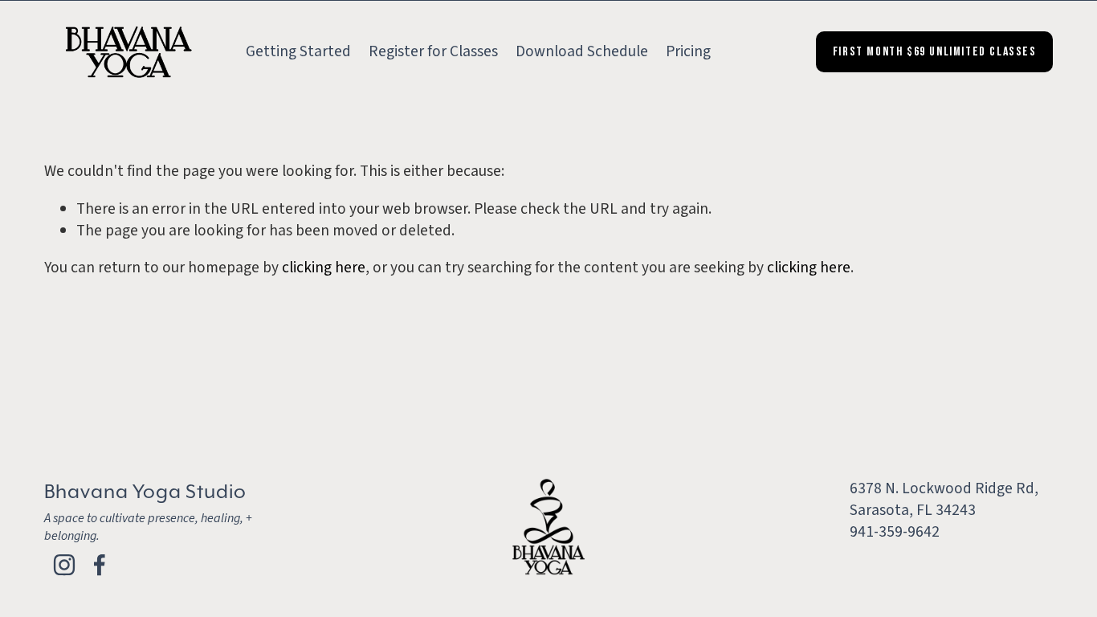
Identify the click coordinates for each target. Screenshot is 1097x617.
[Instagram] (64, 565)
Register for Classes (433, 51)
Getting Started (298, 51)
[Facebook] (99, 565)
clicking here (323, 267)
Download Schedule (582, 51)
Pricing (688, 51)
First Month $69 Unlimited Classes (935, 51)
